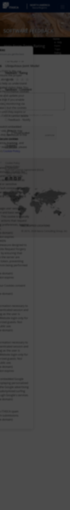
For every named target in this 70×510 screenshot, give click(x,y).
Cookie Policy (11, 151)
